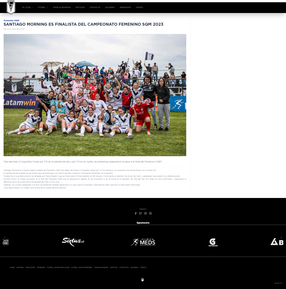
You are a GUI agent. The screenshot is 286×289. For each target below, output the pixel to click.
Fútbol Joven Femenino (81, 267)
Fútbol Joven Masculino (58, 267)
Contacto (124, 267)
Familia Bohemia (101, 267)
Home (12, 267)
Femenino (41, 267)
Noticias (114, 267)
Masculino (30, 267)
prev (4, 238)
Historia (20, 267)
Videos (143, 267)
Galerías (134, 267)
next (281, 238)
